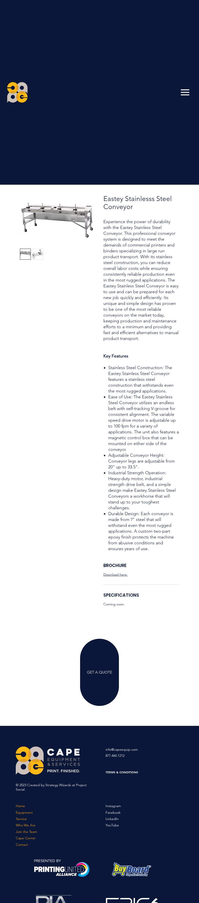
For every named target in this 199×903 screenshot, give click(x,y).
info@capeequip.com (122, 749)
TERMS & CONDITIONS (122, 772)
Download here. (115, 574)
